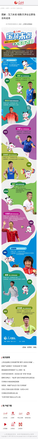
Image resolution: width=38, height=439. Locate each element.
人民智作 (20, 428)
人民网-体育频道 (27, 24)
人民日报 (5, 417)
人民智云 (12, 428)
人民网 (2, 8)
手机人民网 (20, 417)
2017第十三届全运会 (16, 8)
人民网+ (13, 417)
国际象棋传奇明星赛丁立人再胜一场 (13, 370)
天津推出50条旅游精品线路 (10, 381)
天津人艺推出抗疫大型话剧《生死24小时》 (15, 389)
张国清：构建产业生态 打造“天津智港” (14, 385)
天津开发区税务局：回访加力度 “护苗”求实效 (16, 374)
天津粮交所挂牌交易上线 (9, 393)
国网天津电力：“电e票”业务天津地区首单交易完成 (17, 377)
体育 (7, 8)
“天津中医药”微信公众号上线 (10, 397)
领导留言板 (28, 417)
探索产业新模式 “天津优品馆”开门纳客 (14, 366)
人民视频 (5, 428)
